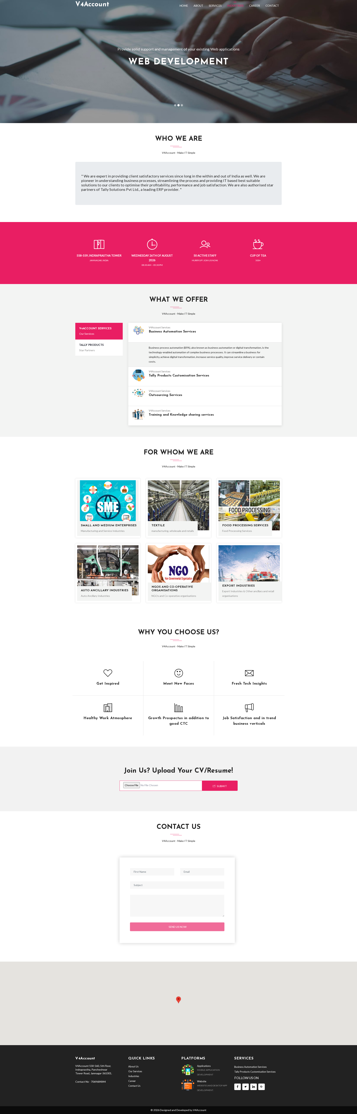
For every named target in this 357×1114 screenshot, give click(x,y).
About (198, 5)
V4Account (199, 1110)
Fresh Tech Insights (249, 684)
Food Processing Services (245, 525)
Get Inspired (108, 684)
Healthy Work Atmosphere (107, 718)
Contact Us (134, 1085)
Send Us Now (177, 926)
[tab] (99, 331)
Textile (158, 525)
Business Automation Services (250, 1066)
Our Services (135, 1071)
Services (215, 5)
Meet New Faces (178, 684)
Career (254, 5)
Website (201, 1081)
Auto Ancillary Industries (104, 590)
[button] (27, 61)
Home (183, 5)
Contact (272, 5)
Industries (235, 5)
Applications (204, 1065)
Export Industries (238, 585)
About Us (133, 1066)
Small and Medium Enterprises (108, 525)
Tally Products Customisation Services (255, 1071)
